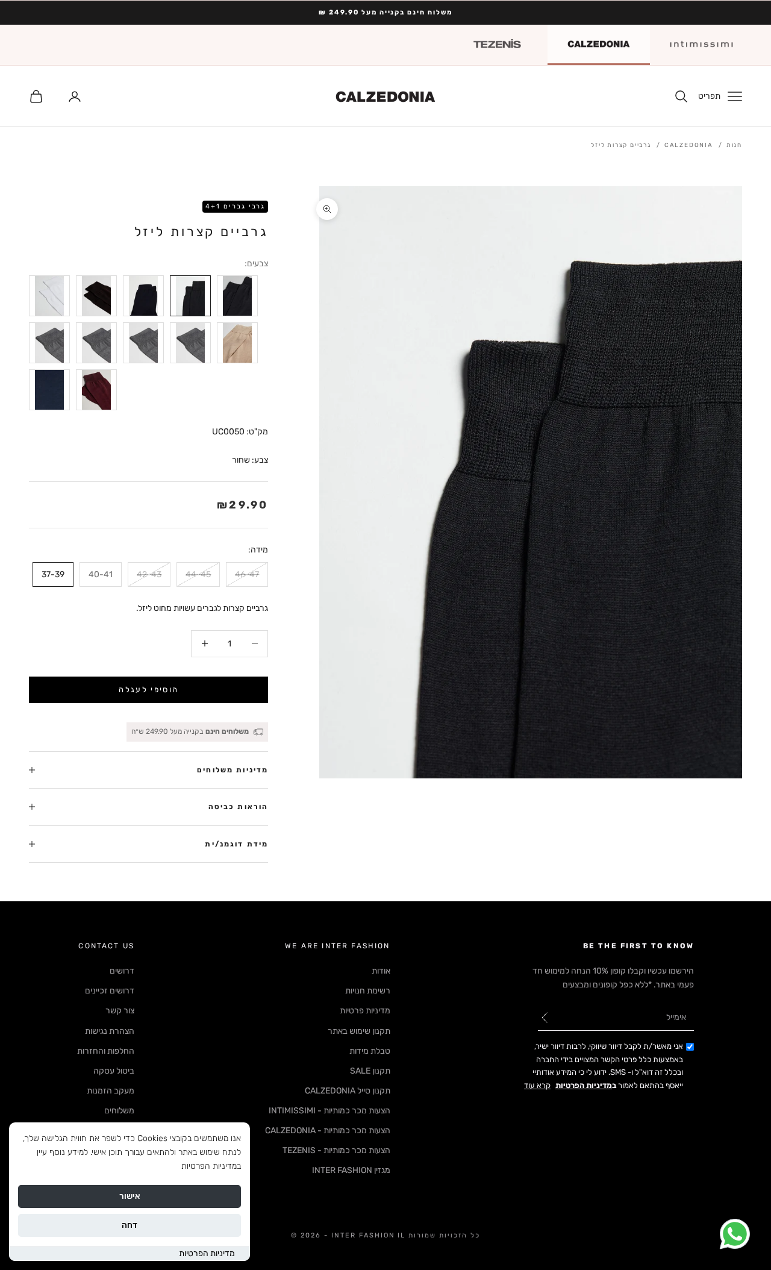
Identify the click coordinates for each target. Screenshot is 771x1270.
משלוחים (119, 1111)
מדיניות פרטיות (365, 1011)
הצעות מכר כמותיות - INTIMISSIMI (329, 1111)
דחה (129, 1225)
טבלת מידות (369, 1051)
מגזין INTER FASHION (351, 1170)
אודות (381, 971)
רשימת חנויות (367, 991)
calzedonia (688, 145)
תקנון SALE (370, 1071)
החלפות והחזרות (105, 1051)
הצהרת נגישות (109, 1031)
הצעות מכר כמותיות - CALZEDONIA (327, 1130)
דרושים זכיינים (109, 991)
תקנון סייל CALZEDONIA (347, 1091)
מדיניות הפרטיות (207, 1253)
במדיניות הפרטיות (211, 1166)
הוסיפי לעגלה (148, 689)
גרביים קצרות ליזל (621, 145)
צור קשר (119, 1011)
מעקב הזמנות (110, 1091)
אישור (129, 1196)
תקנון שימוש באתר (359, 1031)
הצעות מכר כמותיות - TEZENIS (336, 1150)
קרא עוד (537, 1085)
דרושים (122, 971)
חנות (734, 145)
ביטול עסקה (113, 1071)
